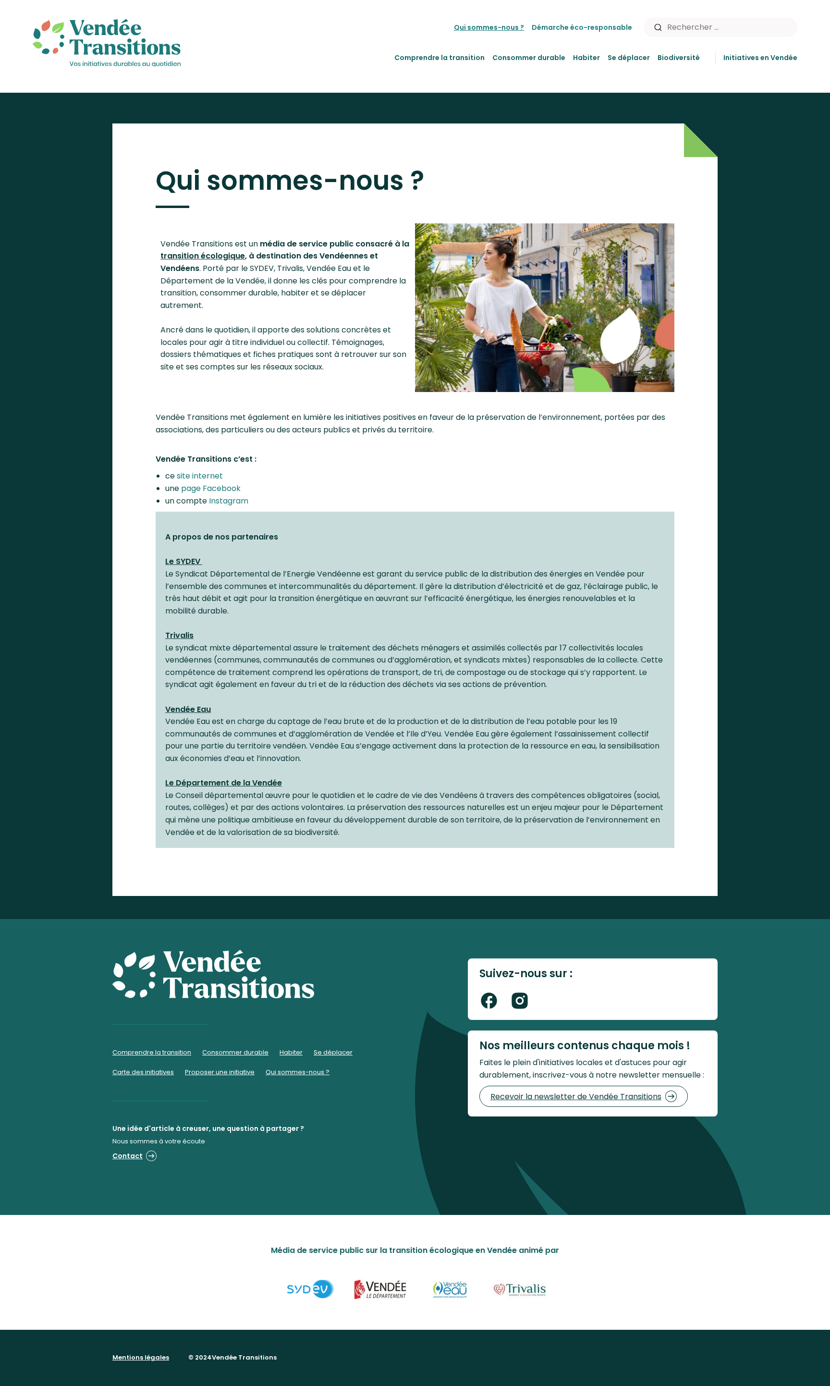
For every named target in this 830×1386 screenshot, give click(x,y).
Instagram (228, 500)
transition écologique (202, 255)
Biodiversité (679, 57)
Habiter (586, 57)
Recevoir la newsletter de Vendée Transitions (575, 1096)
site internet (200, 475)
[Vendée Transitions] (107, 40)
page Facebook (211, 488)
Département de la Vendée (223, 782)
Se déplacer (629, 57)
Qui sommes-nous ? (489, 27)
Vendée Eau (188, 709)
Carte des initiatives (143, 1072)
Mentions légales (140, 1357)
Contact (127, 1156)
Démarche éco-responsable (582, 27)
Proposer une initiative (220, 1072)
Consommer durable (528, 57)
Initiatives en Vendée (760, 57)
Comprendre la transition (439, 57)
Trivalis (179, 635)
